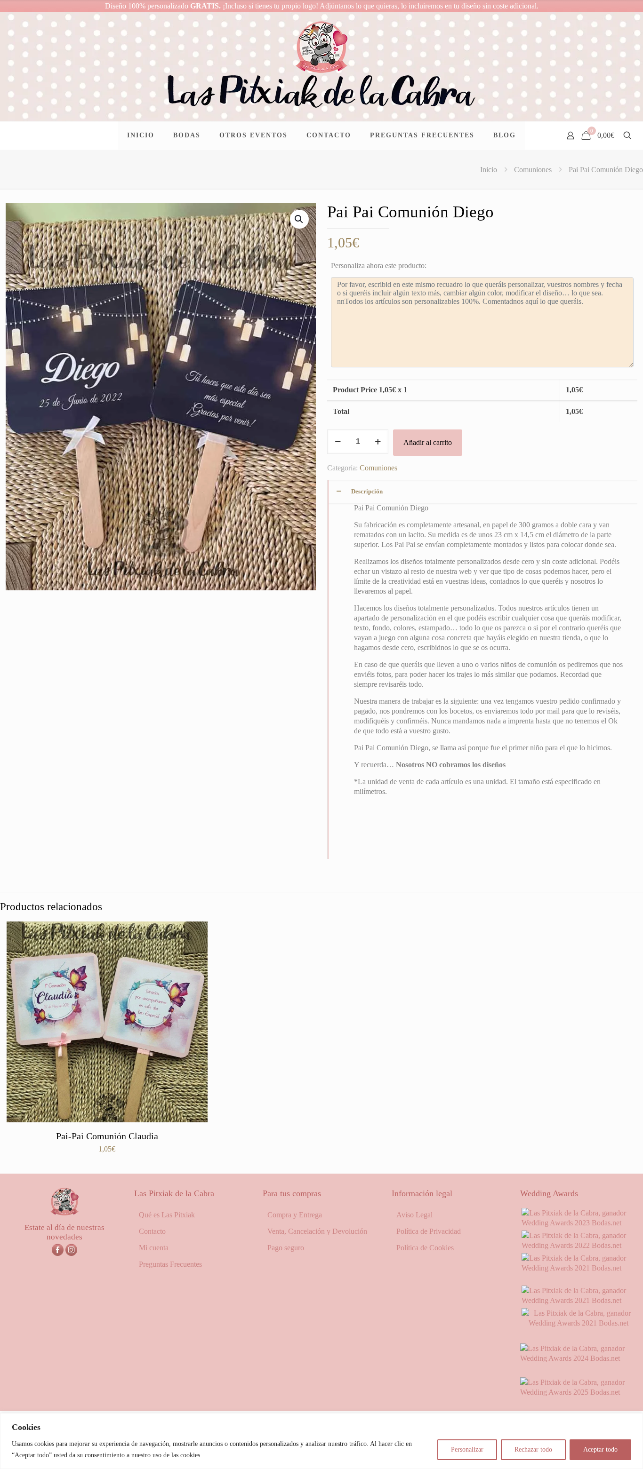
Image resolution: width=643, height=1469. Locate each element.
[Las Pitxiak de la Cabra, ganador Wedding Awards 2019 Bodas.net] (579, 1323)
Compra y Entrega (294, 1215)
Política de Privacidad (428, 1231)
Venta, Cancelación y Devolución (317, 1231)
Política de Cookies (425, 1248)
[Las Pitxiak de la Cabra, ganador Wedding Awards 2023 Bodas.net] (579, 1223)
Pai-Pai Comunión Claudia (107, 1136)
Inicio (488, 170)
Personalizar (467, 1449)
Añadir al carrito (427, 442)
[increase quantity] (378, 442)
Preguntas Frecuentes (170, 1264)
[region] (321, 1441)
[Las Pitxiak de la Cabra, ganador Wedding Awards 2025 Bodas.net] (578, 1392)
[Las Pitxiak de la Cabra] (321, 66)
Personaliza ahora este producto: (378, 266)
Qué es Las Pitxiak (167, 1215)
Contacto (152, 1231)
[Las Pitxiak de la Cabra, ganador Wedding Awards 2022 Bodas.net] (579, 1245)
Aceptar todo (600, 1449)
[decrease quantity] (338, 442)
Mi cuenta (154, 1248)
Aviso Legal (414, 1215)
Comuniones (533, 170)
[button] (299, 219)
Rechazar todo (533, 1449)
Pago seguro (285, 1248)
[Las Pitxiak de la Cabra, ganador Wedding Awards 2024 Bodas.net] (578, 1358)
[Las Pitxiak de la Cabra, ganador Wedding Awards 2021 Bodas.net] (579, 1268)
